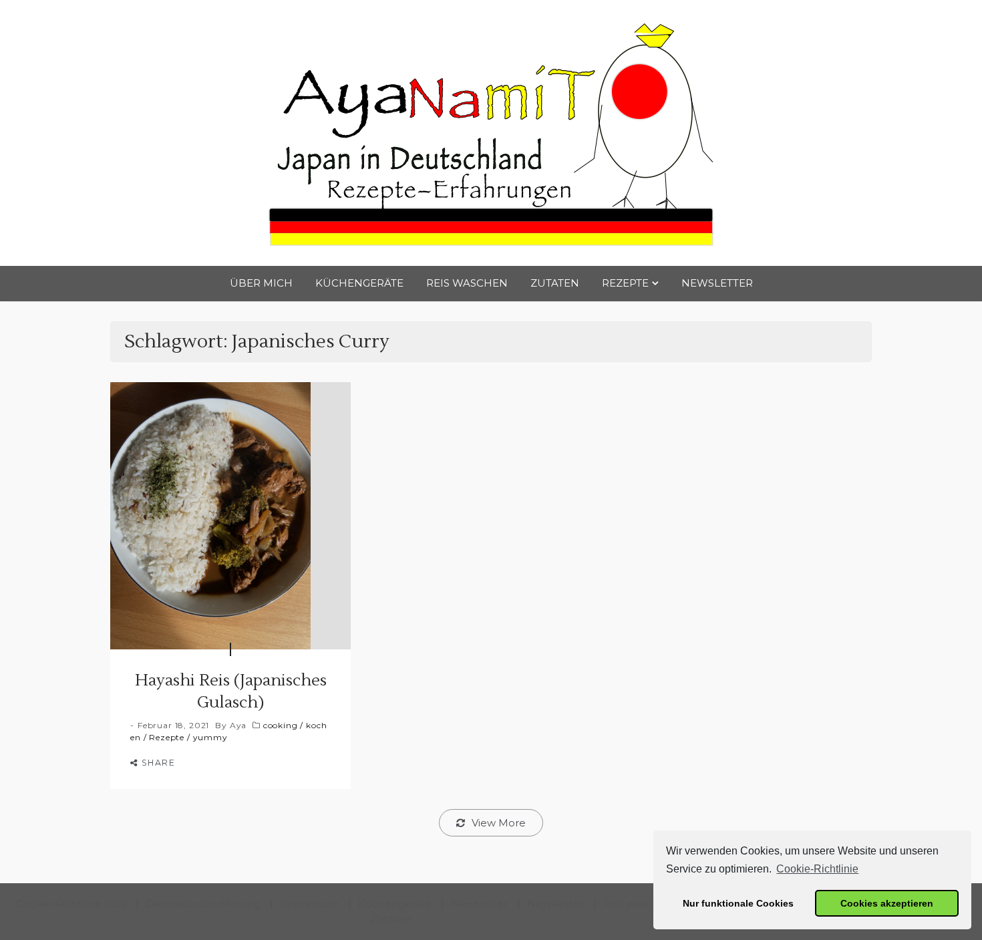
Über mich (261, 283)
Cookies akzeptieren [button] (886, 903)
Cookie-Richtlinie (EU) (71, 903)
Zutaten (554, 283)
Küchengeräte (359, 283)
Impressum (309, 903)
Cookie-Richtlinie (817, 869)
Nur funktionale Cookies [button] (738, 903)
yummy (210, 737)
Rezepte (625, 283)
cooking (280, 725)
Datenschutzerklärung (203, 903)
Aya (238, 725)
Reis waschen (467, 283)
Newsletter (717, 283)
